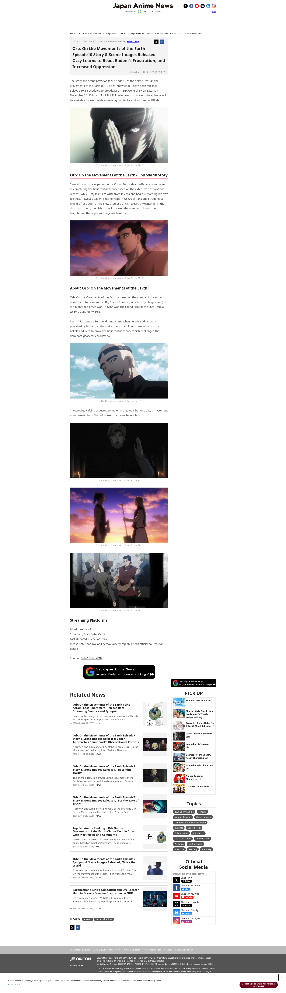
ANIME (87, 919)
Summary (206, 849)
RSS (214, 11)
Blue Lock (179, 849)
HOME (72, 33)
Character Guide (183, 838)
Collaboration (181, 833)
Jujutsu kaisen (195, 844)
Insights (179, 827)
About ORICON (99, 950)
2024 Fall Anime (104, 919)
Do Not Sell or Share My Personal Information (258, 985)
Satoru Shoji (133, 41)
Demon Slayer (203, 838)
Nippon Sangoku (183, 817)
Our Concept (75, 950)
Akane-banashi (203, 817)
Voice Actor (198, 833)
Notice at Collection (132, 950)
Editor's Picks (194, 827)
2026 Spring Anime (184, 811)
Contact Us (168, 950)
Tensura (202, 811)
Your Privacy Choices (152, 950)
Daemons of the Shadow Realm (190, 822)
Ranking (193, 849)
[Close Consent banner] (282, 977)
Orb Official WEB (91, 658)
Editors (87, 950)
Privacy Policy (114, 950)
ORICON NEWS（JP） (185, 950)
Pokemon (179, 844)
